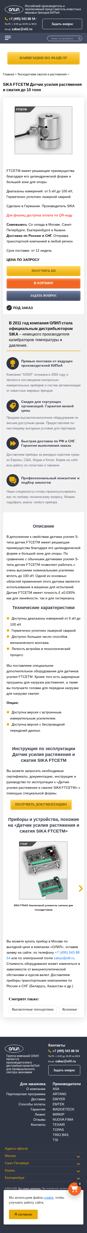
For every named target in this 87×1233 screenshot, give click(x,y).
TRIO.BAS (60, 1135)
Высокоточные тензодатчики (33, 1009)
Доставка (38, 1099)
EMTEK (58, 1104)
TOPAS (58, 1130)
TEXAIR (59, 1125)
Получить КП (44, 271)
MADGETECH (63, 1109)
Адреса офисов (16, 1148)
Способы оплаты (32, 1104)
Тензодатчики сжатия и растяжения (42, 74)
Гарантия (38, 1109)
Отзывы (39, 1119)
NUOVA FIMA (63, 1119)
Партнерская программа (25, 1094)
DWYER (59, 1099)
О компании (35, 1089)
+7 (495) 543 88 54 (22, 19)
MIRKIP (58, 1114)
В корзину (43, 283)
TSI (55, 1140)
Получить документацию (41, 804)
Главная (8, 74)
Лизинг (40, 1114)
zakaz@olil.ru (22, 29)
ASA (56, 1089)
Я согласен (23, 1214)
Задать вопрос (62, 24)
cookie (48, 1197)
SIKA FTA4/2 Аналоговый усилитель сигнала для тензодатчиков (43, 907)
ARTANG (59, 1094)
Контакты (38, 1125)
